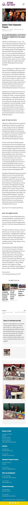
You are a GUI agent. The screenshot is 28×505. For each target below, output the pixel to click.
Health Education (5, 30)
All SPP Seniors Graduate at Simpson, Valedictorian (21, 292)
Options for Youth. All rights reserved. (16, 500)
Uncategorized (19, 29)
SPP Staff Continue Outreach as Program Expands (13, 294)
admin (12, 29)
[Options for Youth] (8, 4)
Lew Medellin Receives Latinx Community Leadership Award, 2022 (5, 296)
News (10, 30)
